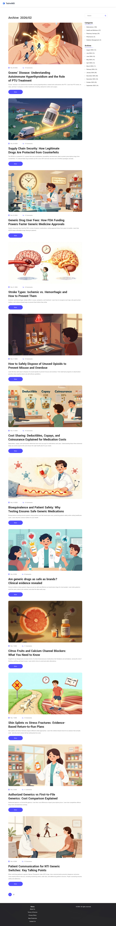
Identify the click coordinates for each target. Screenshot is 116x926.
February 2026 (91, 69)
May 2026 (90, 60)
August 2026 (91, 50)
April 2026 (90, 63)
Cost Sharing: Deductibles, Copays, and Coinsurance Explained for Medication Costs (37, 438)
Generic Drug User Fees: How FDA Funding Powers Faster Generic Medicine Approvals (36, 222)
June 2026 (90, 56)
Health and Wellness (93, 30)
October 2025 (91, 82)
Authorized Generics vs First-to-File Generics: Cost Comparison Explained (32, 796)
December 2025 (92, 76)
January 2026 (91, 73)
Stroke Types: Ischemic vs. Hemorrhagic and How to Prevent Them (37, 294)
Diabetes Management (93, 40)
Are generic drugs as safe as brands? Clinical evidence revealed (32, 581)
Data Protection (32, 918)
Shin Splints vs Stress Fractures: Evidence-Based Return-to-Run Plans (36, 725)
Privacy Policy (32, 915)
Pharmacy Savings (93, 33)
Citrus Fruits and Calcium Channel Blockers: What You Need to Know (37, 653)
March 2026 (91, 66)
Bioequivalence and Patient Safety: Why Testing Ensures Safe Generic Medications (36, 509)
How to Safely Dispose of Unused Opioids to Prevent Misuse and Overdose (37, 366)
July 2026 (90, 53)
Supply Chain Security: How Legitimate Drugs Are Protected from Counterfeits (33, 150)
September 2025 (92, 85)
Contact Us (32, 921)
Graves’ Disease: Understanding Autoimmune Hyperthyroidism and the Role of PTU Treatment (36, 77)
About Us (32, 909)
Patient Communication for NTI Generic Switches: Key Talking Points (34, 868)
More (15, 92)
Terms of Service (32, 912)
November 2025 (92, 79)
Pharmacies (90, 37)
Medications (91, 27)
